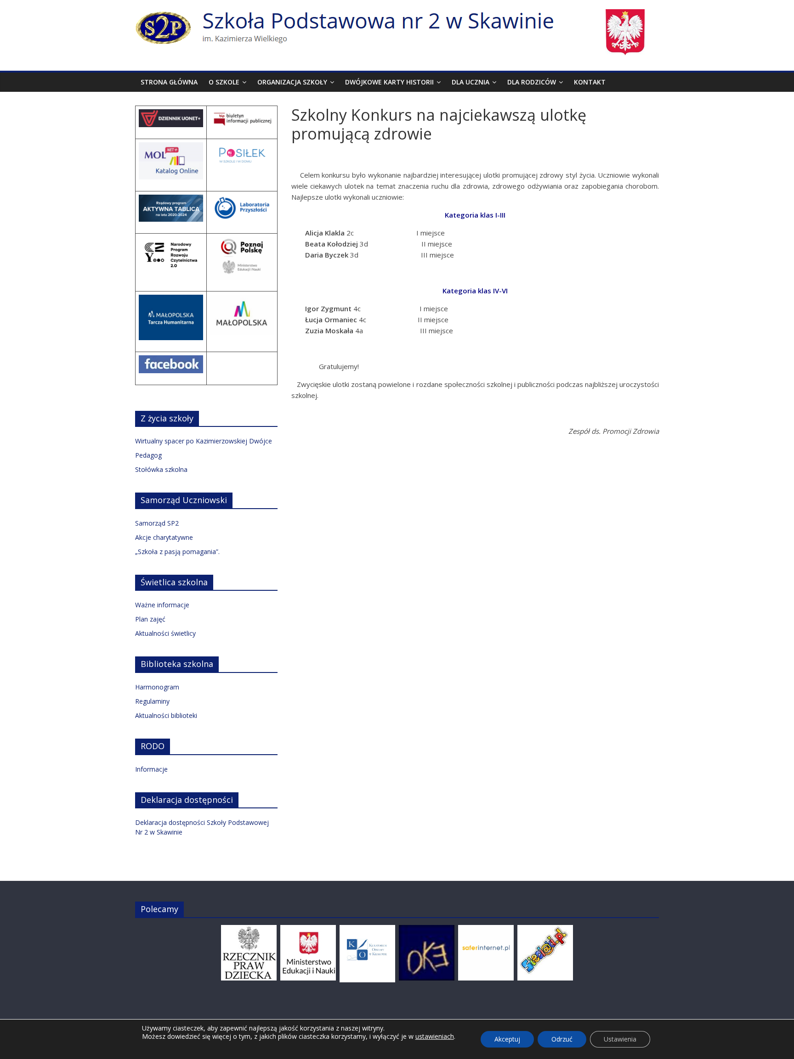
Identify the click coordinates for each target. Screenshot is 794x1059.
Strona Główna (169, 82)
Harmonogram (157, 687)
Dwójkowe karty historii (389, 82)
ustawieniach (434, 1036)
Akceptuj (507, 1039)
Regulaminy (152, 701)
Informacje (151, 769)
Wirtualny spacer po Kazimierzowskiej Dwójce (203, 441)
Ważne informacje (162, 604)
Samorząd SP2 (157, 523)
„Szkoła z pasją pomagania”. (177, 551)
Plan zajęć (150, 619)
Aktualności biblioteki (166, 715)
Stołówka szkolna (161, 469)
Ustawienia (620, 1039)
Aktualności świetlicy (165, 633)
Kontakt (590, 82)
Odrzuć (562, 1039)
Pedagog (148, 455)
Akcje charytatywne (164, 537)
